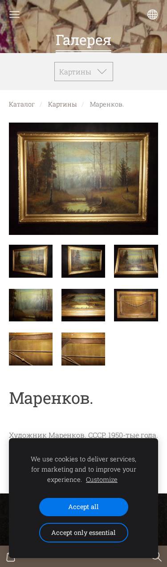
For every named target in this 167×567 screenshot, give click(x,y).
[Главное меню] (14, 14)
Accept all (83, 506)
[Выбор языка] (152, 14)
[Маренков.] (31, 261)
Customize (102, 479)
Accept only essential (83, 532)
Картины (62, 104)
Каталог (22, 104)
